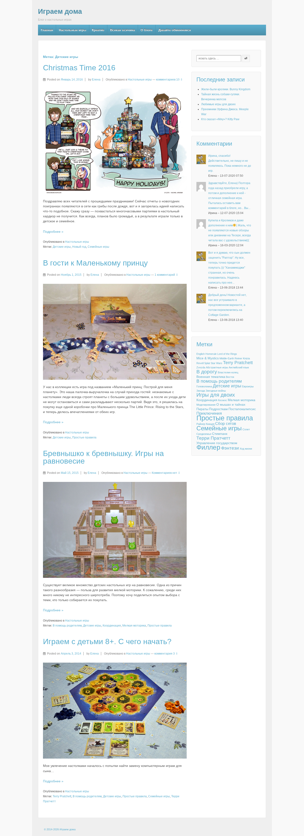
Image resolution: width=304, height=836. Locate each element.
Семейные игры (98, 246)
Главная (47, 30)
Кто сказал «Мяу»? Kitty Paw (220, 119)
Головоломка (204, 386)
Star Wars (216, 363)
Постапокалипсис (242, 409)
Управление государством (216, 443)
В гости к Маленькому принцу (95, 263)
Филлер (208, 447)
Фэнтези (230, 448)
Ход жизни (246, 448)
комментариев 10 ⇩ (169, 79)
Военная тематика (210, 377)
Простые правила (84, 437)
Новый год (79, 246)
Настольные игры (72, 30)
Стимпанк (219, 434)
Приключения (209, 413)
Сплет (246, 429)
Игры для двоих (215, 395)
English (200, 353)
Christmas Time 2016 (79, 67)
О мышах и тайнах (230, 404)
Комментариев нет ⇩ (166, 473)
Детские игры (62, 246)
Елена (96, 79)
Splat (207, 363)
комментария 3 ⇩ (166, 653)
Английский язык (239, 367)
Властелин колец (228, 372)
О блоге (146, 30)
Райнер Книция (205, 424)
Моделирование (206, 404)
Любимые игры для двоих (218, 104)
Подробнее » (53, 231)
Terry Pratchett (62, 796)
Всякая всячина (122, 30)
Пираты (202, 409)
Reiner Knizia (242, 358)
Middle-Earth (226, 358)
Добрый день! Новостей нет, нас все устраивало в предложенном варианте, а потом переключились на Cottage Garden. (227, 305)
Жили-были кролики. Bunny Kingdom (225, 89)
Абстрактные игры (217, 367)
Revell (200, 363)
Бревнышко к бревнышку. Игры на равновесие (103, 457)
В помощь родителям (67, 625)
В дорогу (206, 372)
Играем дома (60, 11)
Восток (230, 376)
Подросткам (218, 409)
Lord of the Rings (227, 353)
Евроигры (248, 386)
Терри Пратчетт (213, 438)
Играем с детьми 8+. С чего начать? (107, 641)
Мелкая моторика (134, 625)
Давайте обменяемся (174, 30)
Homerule (211, 353)
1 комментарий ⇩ (166, 274)
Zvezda (200, 367)
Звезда (200, 390)
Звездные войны (216, 390)
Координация (112, 625)
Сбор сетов (225, 424)
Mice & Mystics (207, 358)
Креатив (98, 30)
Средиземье (203, 433)
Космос (222, 400)
